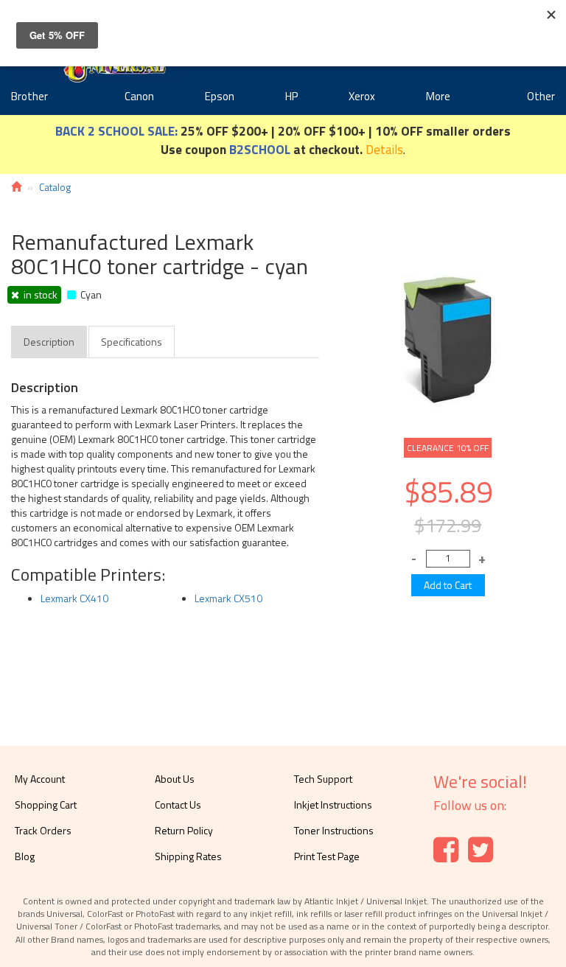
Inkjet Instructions (333, 804)
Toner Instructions (334, 830)
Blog (25, 856)
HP (291, 96)
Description (49, 341)
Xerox (362, 96)
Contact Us (178, 804)
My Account (40, 778)
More (438, 96)
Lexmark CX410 (74, 598)
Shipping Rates (188, 856)
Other (541, 96)
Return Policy (184, 830)
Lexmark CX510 (228, 598)
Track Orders (43, 830)
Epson (219, 96)
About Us (175, 778)
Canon (139, 96)
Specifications (131, 341)
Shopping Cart (46, 804)
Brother (29, 96)
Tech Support (323, 778)
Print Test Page (327, 856)
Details (384, 149)
